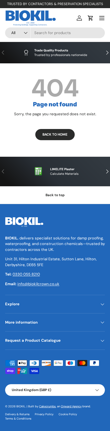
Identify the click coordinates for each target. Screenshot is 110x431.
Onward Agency (71, 406)
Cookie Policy (68, 414)
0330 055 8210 (26, 274)
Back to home (55, 134)
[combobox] (55, 32)
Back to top (55, 195)
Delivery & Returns (17, 414)
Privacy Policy (44, 414)
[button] (90, 18)
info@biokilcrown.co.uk (38, 283)
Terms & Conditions (18, 418)
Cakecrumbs (47, 406)
